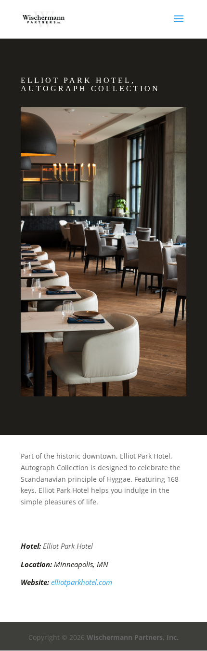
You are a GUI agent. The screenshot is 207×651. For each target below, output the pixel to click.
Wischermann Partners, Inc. (133, 637)
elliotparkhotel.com (81, 582)
